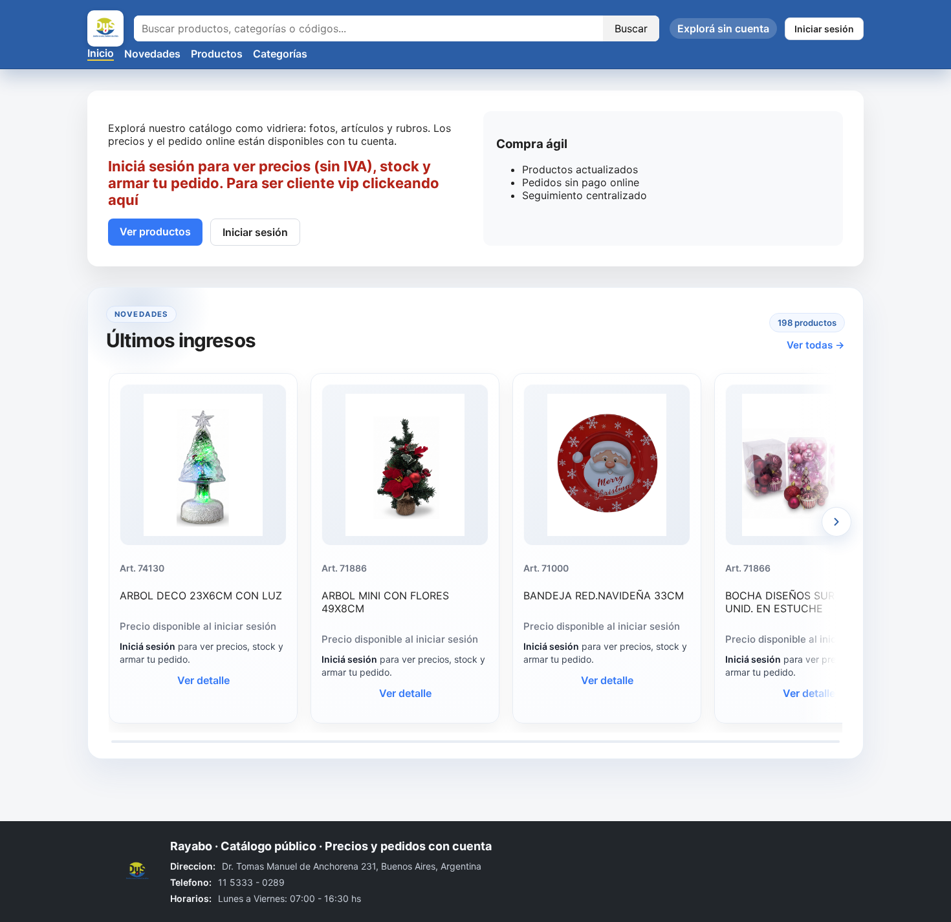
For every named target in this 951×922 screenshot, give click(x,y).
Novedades (152, 53)
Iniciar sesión (824, 28)
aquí (123, 199)
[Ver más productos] (836, 522)
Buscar (631, 28)
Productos (217, 53)
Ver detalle (203, 680)
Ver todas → (816, 345)
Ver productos (155, 231)
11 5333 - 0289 (251, 882)
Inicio (100, 53)
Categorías (280, 53)
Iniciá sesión (147, 646)
